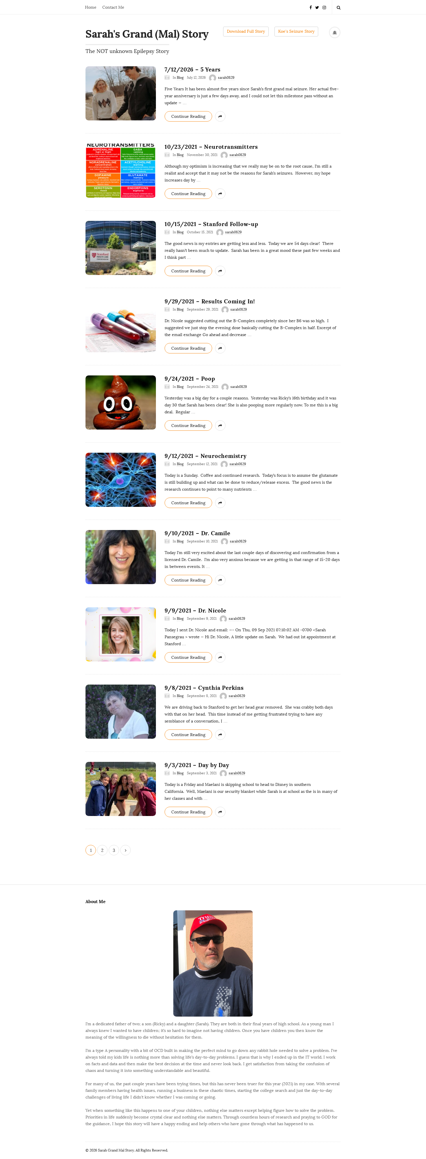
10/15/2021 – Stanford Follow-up (211, 224)
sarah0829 (226, 78)
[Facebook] (311, 7)
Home (91, 7)
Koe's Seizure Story (296, 31)
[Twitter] (317, 7)
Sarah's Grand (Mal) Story (147, 34)
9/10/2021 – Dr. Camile (197, 533)
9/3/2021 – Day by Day (197, 765)
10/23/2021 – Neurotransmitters (211, 146)
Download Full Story (246, 31)
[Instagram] (324, 7)
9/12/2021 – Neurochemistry (206, 455)
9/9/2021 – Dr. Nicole (195, 610)
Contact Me (113, 7)
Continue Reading (188, 116)
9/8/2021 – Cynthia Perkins (204, 687)
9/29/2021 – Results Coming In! (210, 301)
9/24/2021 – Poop (190, 378)
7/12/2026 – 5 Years (193, 69)
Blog (180, 78)
